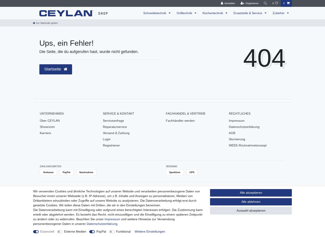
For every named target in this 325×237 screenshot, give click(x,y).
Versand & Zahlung (116, 133)
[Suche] (265, 3)
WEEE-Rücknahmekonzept (248, 145)
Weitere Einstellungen (150, 231)
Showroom (47, 127)
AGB (232, 133)
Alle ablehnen (250, 201)
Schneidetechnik (155, 13)
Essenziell (47, 231)
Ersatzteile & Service (248, 13)
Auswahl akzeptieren (251, 210)
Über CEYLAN (50, 120)
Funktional (123, 231)
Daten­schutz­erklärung (102, 224)
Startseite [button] (53, 69)
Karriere (45, 133)
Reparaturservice (115, 127)
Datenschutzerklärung (244, 127)
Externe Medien (75, 231)
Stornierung (237, 139)
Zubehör (279, 13)
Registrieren (111, 145)
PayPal (101, 231)
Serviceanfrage (113, 120)
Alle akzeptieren (251, 192)
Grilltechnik (185, 13)
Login (107, 139)
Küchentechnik (213, 13)
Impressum (237, 120)
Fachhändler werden (180, 120)
